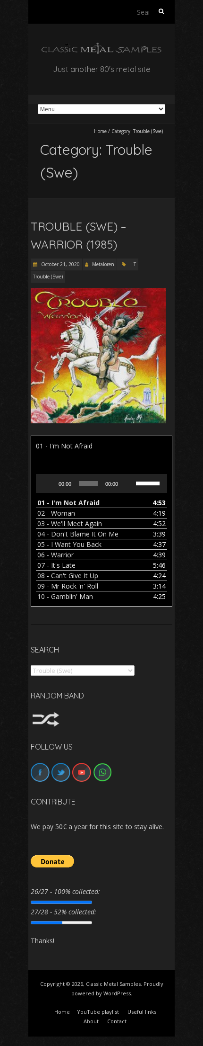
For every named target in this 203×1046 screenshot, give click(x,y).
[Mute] (128, 483)
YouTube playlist (98, 1011)
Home (100, 131)
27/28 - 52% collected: (63, 911)
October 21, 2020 (60, 264)
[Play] (48, 483)
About (91, 1021)
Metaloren (103, 264)
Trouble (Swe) (48, 276)
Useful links (141, 1011)
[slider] (149, 482)
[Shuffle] (46, 716)
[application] (101, 483)
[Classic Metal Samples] (101, 47)
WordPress (117, 993)
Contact (117, 1021)
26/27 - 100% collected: (65, 891)
